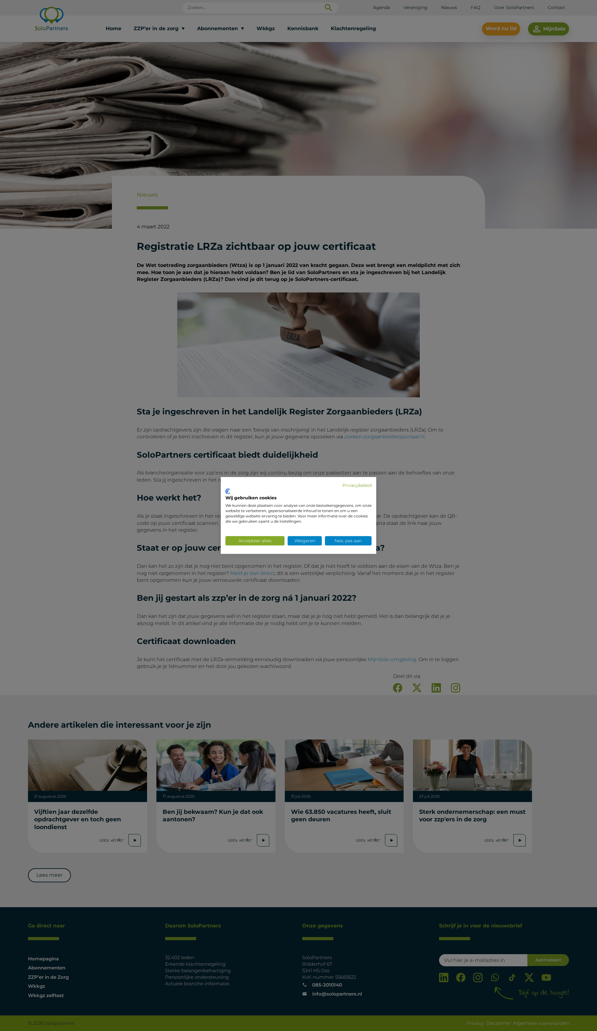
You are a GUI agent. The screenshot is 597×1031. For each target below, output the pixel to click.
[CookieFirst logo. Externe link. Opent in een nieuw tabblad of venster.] (227, 491)
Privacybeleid (357, 485)
